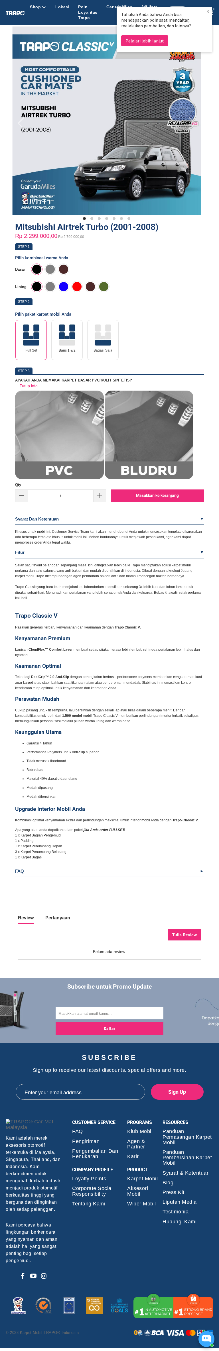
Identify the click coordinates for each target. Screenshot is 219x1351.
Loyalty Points (89, 1178)
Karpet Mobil (142, 1178)
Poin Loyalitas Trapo (88, 12)
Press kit (173, 1192)
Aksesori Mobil (137, 1191)
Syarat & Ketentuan (186, 1173)
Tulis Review (184, 934)
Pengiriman (86, 1141)
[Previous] (22, 123)
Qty (18, 485)
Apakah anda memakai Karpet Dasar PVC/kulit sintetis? (73, 380)
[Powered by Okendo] (43, 937)
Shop (35, 7)
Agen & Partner (136, 1144)
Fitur (20, 552)
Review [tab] (26, 917)
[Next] (191, 123)
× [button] (207, 11)
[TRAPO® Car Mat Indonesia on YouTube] (33, 1276)
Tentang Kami (88, 1204)
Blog (168, 1182)
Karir (133, 1156)
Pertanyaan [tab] (57, 917)
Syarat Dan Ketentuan (37, 519)
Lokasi (62, 7)
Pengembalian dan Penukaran (95, 1153)
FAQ (19, 871)
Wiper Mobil (141, 1204)
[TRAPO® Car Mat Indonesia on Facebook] (23, 1276)
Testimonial (176, 1212)
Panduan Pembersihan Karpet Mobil (187, 1158)
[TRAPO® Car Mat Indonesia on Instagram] (44, 1276)
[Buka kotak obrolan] (206, 1339)
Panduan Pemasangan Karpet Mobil (187, 1137)
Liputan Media (180, 1202)
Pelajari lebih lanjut (144, 41)
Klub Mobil (140, 1131)
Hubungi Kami (179, 1222)
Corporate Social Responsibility (92, 1191)
